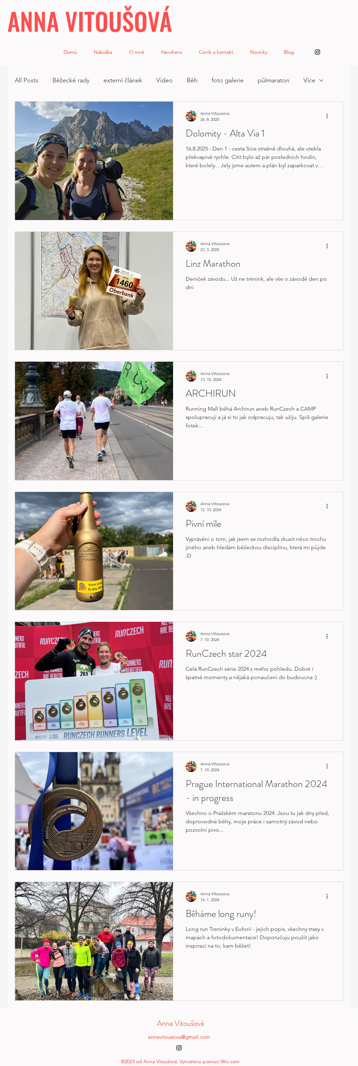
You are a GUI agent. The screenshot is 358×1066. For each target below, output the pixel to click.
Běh (192, 80)
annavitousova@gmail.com (179, 1037)
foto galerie (228, 80)
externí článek (122, 80)
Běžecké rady (71, 80)
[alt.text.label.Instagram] (317, 52)
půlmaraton (273, 80)
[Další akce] (329, 116)
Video (164, 80)
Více (309, 80)
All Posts (26, 80)
